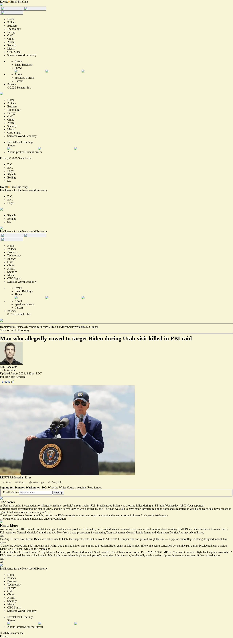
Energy (43, 326)
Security (72, 326)
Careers (19, 81)
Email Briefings (19, 1)
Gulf (50, 326)
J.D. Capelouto (8, 366)
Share (6, 381)
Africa (63, 326)
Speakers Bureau (24, 77)
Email (22, 482)
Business (20, 326)
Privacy (11, 84)
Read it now (94, 487)
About (18, 74)
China (56, 326)
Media (80, 326)
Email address (11, 492)
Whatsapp (38, 482)
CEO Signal (91, 326)
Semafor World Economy (14, 330)
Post (8, 482)
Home (3, 326)
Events (4, 1)
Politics (11, 326)
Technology (32, 326)
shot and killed (134, 505)
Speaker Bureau (24, 152)
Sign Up (58, 492)
